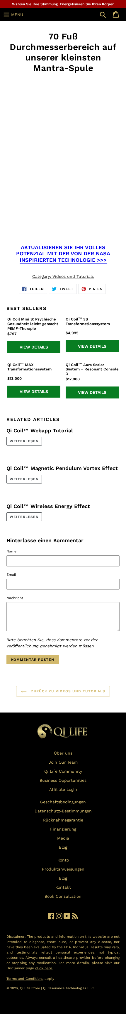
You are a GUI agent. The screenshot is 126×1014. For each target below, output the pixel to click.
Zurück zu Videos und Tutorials (67, 691)
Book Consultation (63, 896)
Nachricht (14, 598)
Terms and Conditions (24, 979)
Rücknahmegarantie (63, 820)
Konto (63, 860)
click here (43, 968)
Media (63, 838)
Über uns (63, 753)
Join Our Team (63, 762)
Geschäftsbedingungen (63, 802)
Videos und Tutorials (73, 276)
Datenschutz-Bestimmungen (63, 811)
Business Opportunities (63, 780)
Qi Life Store (30, 988)
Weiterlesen (24, 441)
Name (11, 551)
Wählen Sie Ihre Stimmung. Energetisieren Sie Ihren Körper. (63, 4)
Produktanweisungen (63, 869)
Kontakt (63, 887)
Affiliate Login (63, 789)
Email (11, 575)
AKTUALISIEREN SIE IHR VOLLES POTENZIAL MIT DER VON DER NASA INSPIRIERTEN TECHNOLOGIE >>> (63, 253)
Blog (63, 847)
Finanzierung (63, 829)
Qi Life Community (63, 771)
